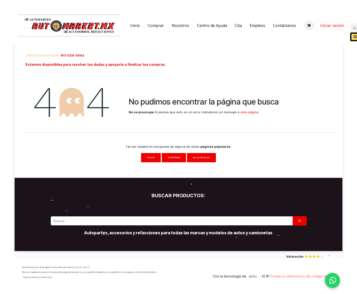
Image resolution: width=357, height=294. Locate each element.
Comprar (174, 157)
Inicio (151, 157)
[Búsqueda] (300, 221)
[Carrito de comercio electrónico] (309, 25)
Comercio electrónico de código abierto (302, 276)
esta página (249, 112)
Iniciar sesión (332, 25)
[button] (329, 256)
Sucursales (201, 157)
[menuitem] (135, 25)
